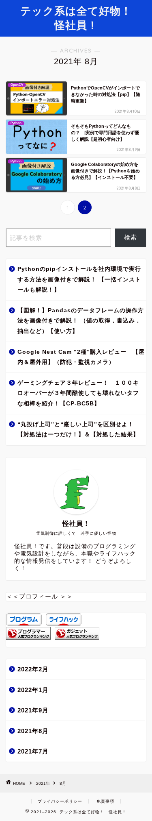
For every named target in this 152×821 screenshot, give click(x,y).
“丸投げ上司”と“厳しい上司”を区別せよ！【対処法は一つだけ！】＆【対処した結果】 (78, 429)
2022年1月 (33, 689)
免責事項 (105, 801)
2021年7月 (33, 751)
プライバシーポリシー (60, 801)
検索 (130, 237)
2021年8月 (33, 730)
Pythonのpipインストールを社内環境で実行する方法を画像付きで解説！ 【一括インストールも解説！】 (79, 279)
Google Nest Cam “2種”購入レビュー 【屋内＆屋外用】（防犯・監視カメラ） (81, 357)
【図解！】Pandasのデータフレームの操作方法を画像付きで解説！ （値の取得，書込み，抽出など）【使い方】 (80, 320)
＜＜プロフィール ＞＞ (39, 596)
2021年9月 (33, 710)
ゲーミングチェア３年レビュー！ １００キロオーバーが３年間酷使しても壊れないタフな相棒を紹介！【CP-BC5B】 (78, 393)
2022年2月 (33, 669)
